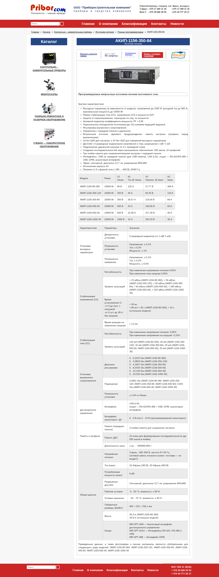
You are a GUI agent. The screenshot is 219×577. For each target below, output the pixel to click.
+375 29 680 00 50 (158, 12)
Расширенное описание (130, 54)
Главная (88, 24)
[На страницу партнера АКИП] (178, 58)
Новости (177, 24)
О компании (108, 24)
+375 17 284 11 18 (158, 9)
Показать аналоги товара (88, 55)
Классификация (134, 24)
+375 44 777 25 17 (180, 12)
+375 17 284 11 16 (180, 9)
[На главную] (48, 9)
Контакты (158, 24)
